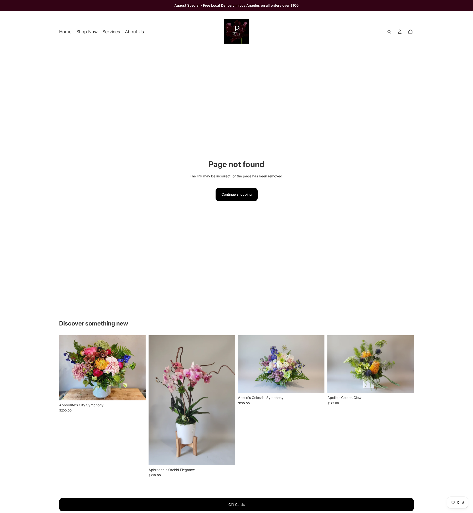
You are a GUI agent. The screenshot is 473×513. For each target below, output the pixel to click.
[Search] (389, 31)
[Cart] (410, 31)
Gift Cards (236, 504)
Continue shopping (236, 194)
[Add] (138, 392)
